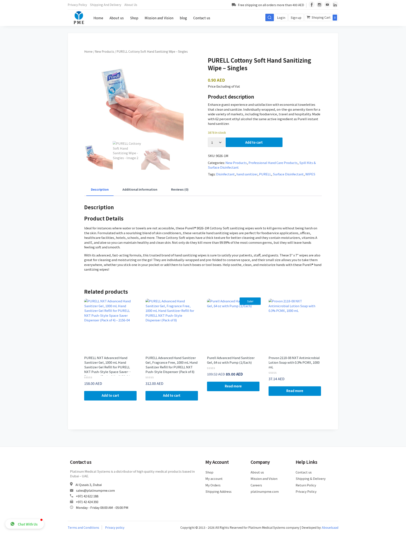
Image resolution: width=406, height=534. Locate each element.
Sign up (296, 17)
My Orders (213, 485)
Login (281, 17)
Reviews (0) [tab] (179, 189)
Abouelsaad (330, 527)
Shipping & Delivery (311, 478)
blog (183, 17)
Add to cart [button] (110, 395)
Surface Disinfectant (288, 174)
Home (98, 17)
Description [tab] (100, 189)
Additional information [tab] (139, 189)
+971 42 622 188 (87, 496)
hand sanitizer (246, 174)
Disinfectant (225, 174)
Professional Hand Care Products (273, 162)
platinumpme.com (265, 491)
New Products (104, 51)
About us (130, 4)
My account (214, 478)
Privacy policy (114, 527)
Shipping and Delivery (105, 4)
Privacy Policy (77, 4)
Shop (134, 17)
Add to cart (254, 142)
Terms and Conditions (83, 527)
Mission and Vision (159, 17)
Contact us (201, 17)
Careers (256, 485)
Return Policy (306, 485)
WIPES (310, 174)
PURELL (265, 174)
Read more (233, 386)
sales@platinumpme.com (95, 490)
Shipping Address (218, 491)
